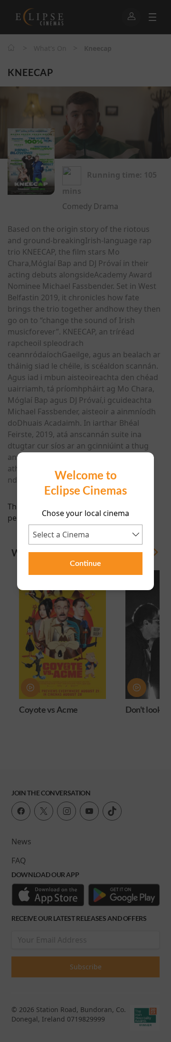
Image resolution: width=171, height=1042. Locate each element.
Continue (85, 563)
